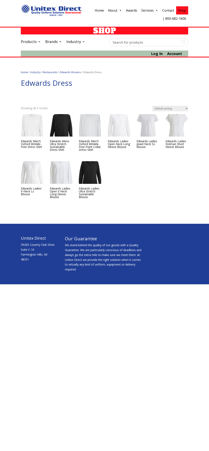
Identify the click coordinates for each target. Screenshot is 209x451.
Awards (131, 10)
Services (147, 10)
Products (29, 42)
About (112, 10)
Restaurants (50, 72)
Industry (73, 42)
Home (99, 10)
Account (174, 54)
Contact (168, 10)
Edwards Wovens (70, 72)
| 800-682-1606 (174, 18)
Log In (157, 54)
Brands (51, 42)
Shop (182, 10)
